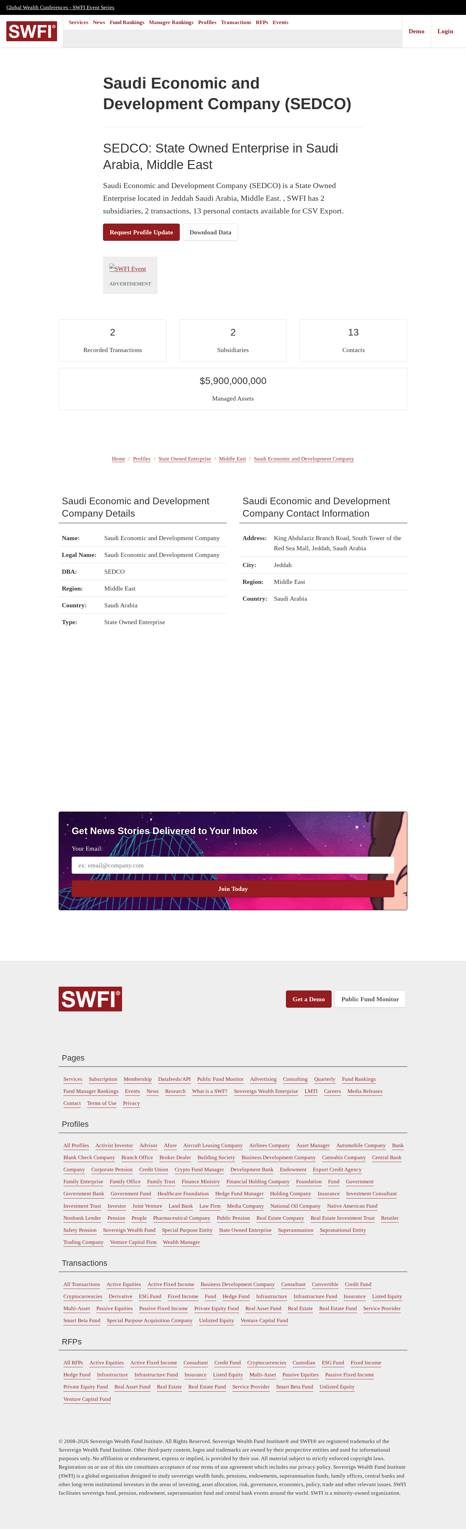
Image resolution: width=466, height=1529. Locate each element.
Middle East (232, 459)
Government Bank (83, 1194)
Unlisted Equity (216, 1320)
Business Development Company (279, 1157)
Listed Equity (387, 1296)
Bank (398, 1145)
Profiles (207, 22)
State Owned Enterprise (185, 459)
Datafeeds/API (174, 1079)
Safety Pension (80, 1230)
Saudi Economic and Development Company (304, 459)
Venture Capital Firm (133, 1242)
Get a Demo (309, 999)
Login (445, 31)
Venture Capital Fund (264, 1320)
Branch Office (137, 1157)
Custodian (304, 1363)
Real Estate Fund (338, 1308)
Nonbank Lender (82, 1218)
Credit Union (153, 1169)
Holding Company (290, 1194)
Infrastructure (271, 1296)
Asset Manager (313, 1145)
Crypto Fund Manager (199, 1169)
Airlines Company (269, 1145)
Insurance (329, 1194)
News (99, 22)
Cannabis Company (344, 1157)
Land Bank (181, 1206)
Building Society (216, 1157)
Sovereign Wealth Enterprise (266, 1091)
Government (360, 1182)
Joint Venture (147, 1206)
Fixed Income (183, 1296)
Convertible (325, 1284)
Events (280, 22)
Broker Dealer (175, 1157)
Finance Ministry (201, 1182)
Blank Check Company (89, 1157)
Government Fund (131, 1194)
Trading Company (83, 1242)
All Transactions (81, 1284)
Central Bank (387, 1157)
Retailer (390, 1218)
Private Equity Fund (216, 1308)
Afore (170, 1145)
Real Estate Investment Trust (343, 1218)
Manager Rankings (171, 22)
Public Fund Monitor (370, 999)
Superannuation (296, 1230)
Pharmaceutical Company (181, 1218)
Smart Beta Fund (81, 1320)
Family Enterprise (83, 1182)
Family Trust (161, 1182)
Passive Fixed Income (163, 1308)
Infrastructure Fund (315, 1296)
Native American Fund (352, 1206)
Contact (72, 1103)
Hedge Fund (236, 1296)
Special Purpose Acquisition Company (150, 1320)
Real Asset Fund (263, 1308)
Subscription (103, 1079)
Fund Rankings (127, 22)
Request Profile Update (141, 232)
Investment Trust (82, 1206)
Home (118, 459)
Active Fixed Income (170, 1284)
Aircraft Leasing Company (213, 1145)
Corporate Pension (112, 1169)
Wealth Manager (181, 1242)
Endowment (293, 1169)
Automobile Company (361, 1145)
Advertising (263, 1079)
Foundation (309, 1182)
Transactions (236, 22)
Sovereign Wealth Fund (129, 1230)
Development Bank (252, 1169)
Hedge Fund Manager (239, 1194)
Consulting (295, 1079)
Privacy (131, 1103)
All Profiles (76, 1145)
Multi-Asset (76, 1308)
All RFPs (73, 1363)
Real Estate (300, 1308)
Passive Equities (114, 1308)
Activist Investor (114, 1145)
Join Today (233, 888)
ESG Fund (150, 1296)
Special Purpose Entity (187, 1230)
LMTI (311, 1091)
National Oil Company (295, 1206)
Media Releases (365, 1091)
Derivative (121, 1296)
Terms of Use (102, 1103)
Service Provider (382, 1308)
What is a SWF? (210, 1091)
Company (74, 1169)
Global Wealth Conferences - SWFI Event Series (60, 7)
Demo (416, 31)
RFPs (262, 22)
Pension (116, 1218)
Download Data (210, 232)
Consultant (293, 1284)
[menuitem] (79, 22)
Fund (334, 1182)
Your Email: (87, 848)
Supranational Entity (343, 1230)
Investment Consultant (371, 1194)
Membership (138, 1079)
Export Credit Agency (337, 1169)
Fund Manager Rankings (91, 1091)
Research (175, 1091)
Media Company (245, 1206)
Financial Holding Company (258, 1182)
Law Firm (210, 1206)
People (139, 1218)
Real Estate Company (280, 1218)
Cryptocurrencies (82, 1296)
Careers (332, 1091)
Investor (116, 1206)
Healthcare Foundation (183, 1194)
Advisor (148, 1145)
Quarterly (325, 1079)
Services (78, 22)
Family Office (125, 1182)
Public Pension (233, 1218)
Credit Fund (358, 1284)
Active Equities (124, 1284)
